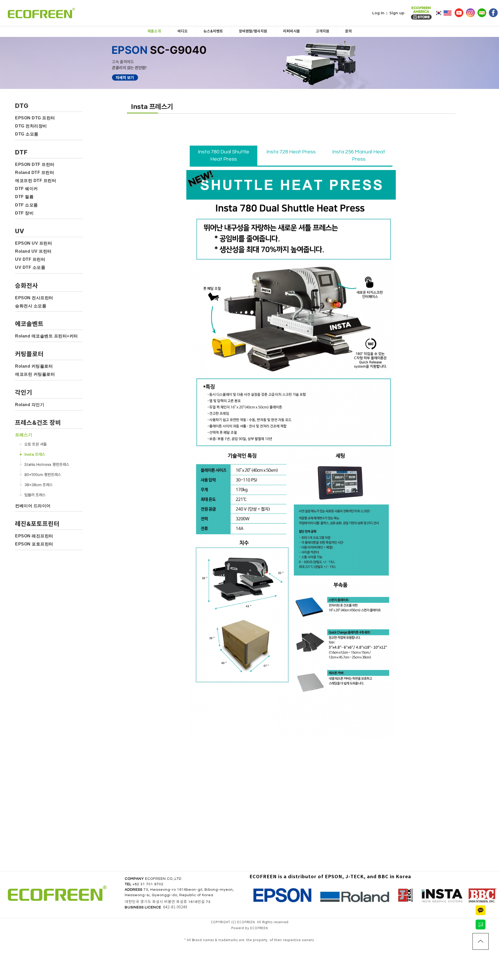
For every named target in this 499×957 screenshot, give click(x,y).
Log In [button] (378, 13)
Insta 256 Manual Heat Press (358, 155)
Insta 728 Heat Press (291, 151)
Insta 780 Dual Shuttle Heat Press (223, 155)
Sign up (396, 13)
